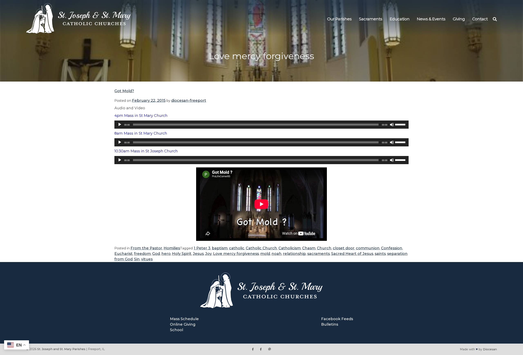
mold (265, 253)
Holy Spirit (181, 253)
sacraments (318, 253)
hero (166, 253)
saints (380, 253)
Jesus (198, 253)
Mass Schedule (184, 319)
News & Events (431, 19)
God (156, 253)
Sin (137, 259)
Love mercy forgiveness (236, 253)
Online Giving (183, 324)
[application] (261, 125)
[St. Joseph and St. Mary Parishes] (78, 32)
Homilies (172, 248)
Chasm (308, 248)
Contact (480, 19)
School (176, 330)
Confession (391, 248)
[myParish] (269, 349)
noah (277, 253)
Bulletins (329, 324)
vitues (147, 259)
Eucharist (123, 253)
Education (399, 19)
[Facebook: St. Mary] (261, 349)
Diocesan (490, 349)
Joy (208, 253)
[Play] (120, 125)
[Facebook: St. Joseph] (253, 349)
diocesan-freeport (188, 100)
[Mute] (392, 125)
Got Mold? (124, 91)
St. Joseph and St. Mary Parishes (61, 349)
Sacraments (370, 19)
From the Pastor (146, 248)
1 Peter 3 (202, 248)
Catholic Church (261, 248)
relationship (294, 253)
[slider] (401, 124)
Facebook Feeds (337, 319)
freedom (142, 253)
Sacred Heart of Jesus (352, 253)
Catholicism (289, 248)
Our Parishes (339, 19)
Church (324, 248)
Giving (459, 19)
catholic (236, 248)
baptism (220, 248)
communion (368, 248)
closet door (343, 248)
